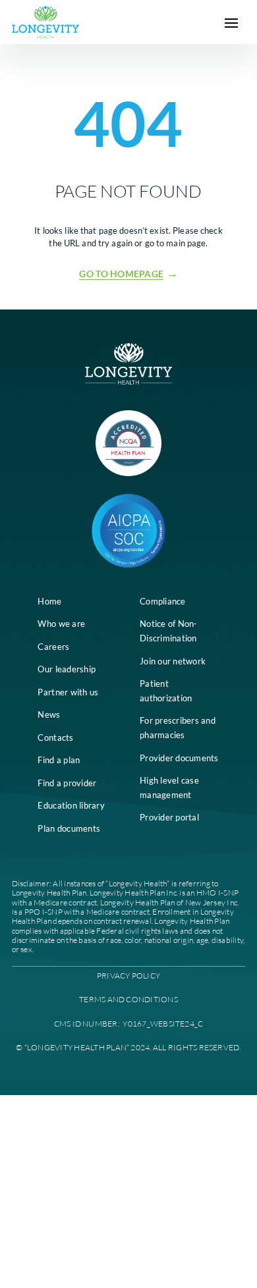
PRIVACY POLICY (128, 975)
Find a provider (67, 783)
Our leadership (67, 669)
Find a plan (59, 760)
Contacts (55, 737)
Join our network (173, 661)
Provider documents (179, 758)
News (49, 714)
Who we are (61, 623)
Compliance (163, 601)
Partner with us (68, 692)
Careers (53, 646)
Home (49, 601)
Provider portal (169, 817)
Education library (71, 805)
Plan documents (69, 828)
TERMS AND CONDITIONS (128, 999)
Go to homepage (121, 274)
